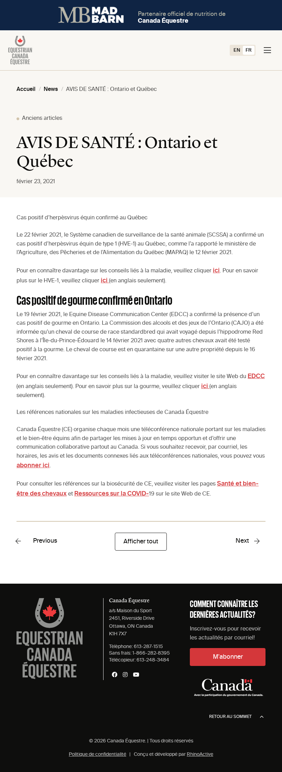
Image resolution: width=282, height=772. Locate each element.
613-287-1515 (148, 646)
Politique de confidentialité (97, 754)
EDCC (256, 376)
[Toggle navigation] (267, 50)
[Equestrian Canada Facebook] (114, 674)
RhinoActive (200, 754)
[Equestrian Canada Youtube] (136, 674)
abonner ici (33, 465)
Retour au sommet (230, 717)
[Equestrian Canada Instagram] (125, 674)
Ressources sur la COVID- (111, 494)
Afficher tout (140, 542)
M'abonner (228, 657)
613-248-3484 (153, 660)
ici (216, 271)
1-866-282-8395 (151, 653)
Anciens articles (42, 118)
